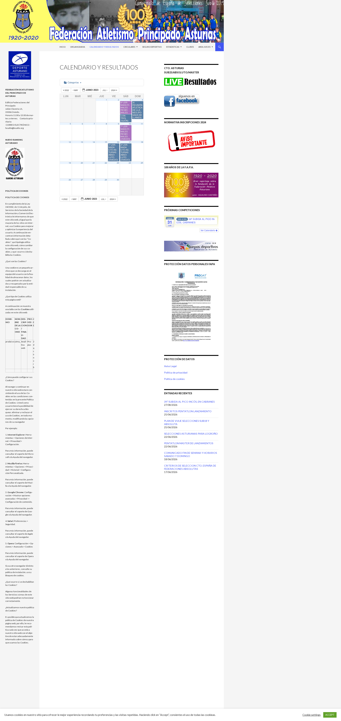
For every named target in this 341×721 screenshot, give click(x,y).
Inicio (62, 47)
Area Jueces (204, 47)
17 (130, 142)
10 (130, 123)
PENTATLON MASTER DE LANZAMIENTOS (188, 443)
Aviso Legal (170, 366)
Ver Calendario (208, 230)
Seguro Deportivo (152, 47)
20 (82, 163)
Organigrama (77, 47)
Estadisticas (172, 47)
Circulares (129, 47)
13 (82, 142)
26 (70, 179)
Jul (104, 90)
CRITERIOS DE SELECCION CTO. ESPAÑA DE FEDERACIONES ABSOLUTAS (190, 467)
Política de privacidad (175, 372)
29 (106, 179)
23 (118, 163)
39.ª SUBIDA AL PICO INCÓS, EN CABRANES (189, 401)
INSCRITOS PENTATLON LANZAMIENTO (188, 411)
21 (94, 163)
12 (70, 142)
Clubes (190, 47)
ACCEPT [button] (329, 714)
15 (106, 142)
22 (106, 163)
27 (82, 179)
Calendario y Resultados (104, 47)
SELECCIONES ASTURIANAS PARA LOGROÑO (191, 433)
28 (94, 179)
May (76, 90)
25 (142, 163)
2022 (66, 90)
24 (130, 163)
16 (118, 142)
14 (94, 142)
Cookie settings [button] (311, 714)
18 (142, 142)
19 (70, 163)
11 (142, 123)
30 (118, 179)
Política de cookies (174, 378)
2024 (113, 90)
